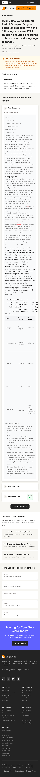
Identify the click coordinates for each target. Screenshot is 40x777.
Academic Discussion (8, 693)
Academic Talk (26, 720)
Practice (24, 700)
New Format (5, 733)
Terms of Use (19, 771)
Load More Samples (20, 506)
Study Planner (6, 748)
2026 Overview (6, 730)
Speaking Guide (27, 690)
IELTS (10, 2)
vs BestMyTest (6, 755)
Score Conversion (7, 740)
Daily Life (4, 718)
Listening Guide (26, 710)
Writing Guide (6, 690)
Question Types (26, 693)
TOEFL (5, 2)
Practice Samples (7, 743)
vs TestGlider (6, 750)
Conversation (26, 715)
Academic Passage (8, 715)
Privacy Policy (31, 771)
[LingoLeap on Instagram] (13, 679)
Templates (5, 698)
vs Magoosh (5, 753)
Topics (4, 703)
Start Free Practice (26, 8)
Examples (5, 700)
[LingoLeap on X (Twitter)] (8, 679)
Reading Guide (6, 710)
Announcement (26, 718)
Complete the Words (8, 720)
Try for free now (20, 643)
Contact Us (8, 771)
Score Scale (5, 735)
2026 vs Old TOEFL (7, 738)
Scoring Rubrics (6, 695)
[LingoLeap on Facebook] (18, 679)
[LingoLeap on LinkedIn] (3, 679)
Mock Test (5, 745)
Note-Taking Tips (27, 723)
